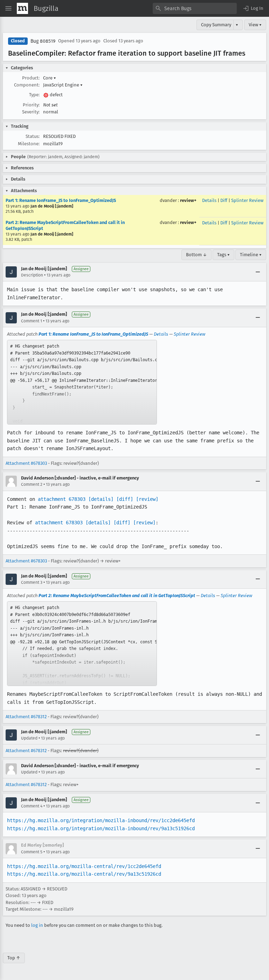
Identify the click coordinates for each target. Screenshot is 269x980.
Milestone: (29, 143)
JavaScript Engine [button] (63, 85)
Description (32, 275)
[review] (147, 499)
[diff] (124, 499)
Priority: (31, 104)
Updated (29, 738)
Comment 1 (31, 320)
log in (37, 925)
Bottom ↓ (196, 254)
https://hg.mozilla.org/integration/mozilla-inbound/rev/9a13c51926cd (101, 828)
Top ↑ (13, 957)
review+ (188, 200)
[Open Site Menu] (8, 8)
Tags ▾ (223, 254)
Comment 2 (31, 484)
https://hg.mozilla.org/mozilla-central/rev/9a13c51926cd (84, 874)
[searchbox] (195, 8)
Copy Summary (216, 24)
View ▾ (255, 24)
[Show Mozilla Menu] (22, 8)
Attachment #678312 (26, 716)
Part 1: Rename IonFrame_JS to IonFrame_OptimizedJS (61, 200)
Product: (31, 77)
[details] (100, 499)
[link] (82, 382)
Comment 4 (31, 806)
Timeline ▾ (251, 254)
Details (209, 200)
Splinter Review (247, 200)
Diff (223, 200)
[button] (253, 8)
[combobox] (195, 8)
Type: (34, 94)
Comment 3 (31, 582)
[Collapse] (257, 272)
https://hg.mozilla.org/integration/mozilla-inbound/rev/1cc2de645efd (101, 820)
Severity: (31, 111)
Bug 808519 (42, 41)
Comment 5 (31, 851)
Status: (33, 136)
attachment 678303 (61, 499)
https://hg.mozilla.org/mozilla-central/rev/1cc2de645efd (84, 866)
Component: (27, 85)
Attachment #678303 (26, 463)
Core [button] (49, 77)
